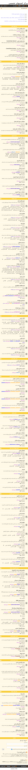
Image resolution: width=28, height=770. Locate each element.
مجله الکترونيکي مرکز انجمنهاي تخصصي (17, 55)
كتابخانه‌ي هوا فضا (21, 300)
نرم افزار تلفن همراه (21, 64)
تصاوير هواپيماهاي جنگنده (14, 268)
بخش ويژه (23, 694)
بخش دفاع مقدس (14, 359)
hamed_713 (18, 258)
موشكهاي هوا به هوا (15, 248)
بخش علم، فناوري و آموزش (14, 494)
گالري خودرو (22, 396)
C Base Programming (14, 153)
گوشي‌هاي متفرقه (4, 89)
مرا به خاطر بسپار (15, 749)
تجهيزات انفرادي (10, 322)
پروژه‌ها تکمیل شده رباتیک (16, 623)
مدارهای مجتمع (4, 575)
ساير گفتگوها (22, 701)
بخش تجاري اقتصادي (14, 660)
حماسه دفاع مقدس (21, 361)
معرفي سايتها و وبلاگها (20, 730)
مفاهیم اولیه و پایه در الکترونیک (18, 570)
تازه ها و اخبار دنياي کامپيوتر (19, 177)
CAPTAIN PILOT (17, 295)
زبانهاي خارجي (22, 477)
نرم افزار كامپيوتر (21, 138)
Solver (19, 680)
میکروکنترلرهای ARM (20, 600)
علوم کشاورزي (22, 540)
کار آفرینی (23, 685)
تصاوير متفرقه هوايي (10, 273)
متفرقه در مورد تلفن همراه (19, 121)
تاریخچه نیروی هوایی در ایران (6, 210)
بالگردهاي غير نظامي (7, 237)
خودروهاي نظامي (13, 323)
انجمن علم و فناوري (21, 496)
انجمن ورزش (22, 718)
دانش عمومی (7, 508)
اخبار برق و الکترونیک (7, 632)
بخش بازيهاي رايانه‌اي (14, 636)
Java (13, 303)
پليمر (22, 536)
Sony (18, 88)
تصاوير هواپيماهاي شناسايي (6, 270)
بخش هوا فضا (14, 198)
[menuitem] (23, 6)
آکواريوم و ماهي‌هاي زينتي (19, 724)
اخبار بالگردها (12, 239)
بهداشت (23, 424)
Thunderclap (17, 648)
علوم (24, 530)
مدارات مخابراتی (6, 587)
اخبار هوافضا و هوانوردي (20, 285)
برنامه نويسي (22, 148)
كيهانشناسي (9, 280)
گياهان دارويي (7, 545)
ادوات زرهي (17, 322)
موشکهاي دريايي (20, 249)
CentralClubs (13, 768)
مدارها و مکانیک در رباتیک (5, 623)
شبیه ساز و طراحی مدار (15, 585)
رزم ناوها (4, 331)
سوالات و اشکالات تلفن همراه (19, 129)
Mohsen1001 (7, 382)
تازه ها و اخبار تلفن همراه (20, 108)
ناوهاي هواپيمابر (16, 331)
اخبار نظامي (22, 338)
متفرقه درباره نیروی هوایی (14, 206)
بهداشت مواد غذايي (8, 428)
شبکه (13, 173)
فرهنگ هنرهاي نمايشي (16, 456)
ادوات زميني (22, 318)
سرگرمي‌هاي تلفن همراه (20, 93)
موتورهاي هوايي (7, 259)
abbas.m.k (13, 152)
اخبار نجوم (16, 282)
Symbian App (16, 67)
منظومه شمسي (16, 280)
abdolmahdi (18, 246)
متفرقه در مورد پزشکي (20, 433)
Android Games (7, 77)
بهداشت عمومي (16, 428)
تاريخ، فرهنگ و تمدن (20, 461)
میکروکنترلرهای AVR (20, 590)
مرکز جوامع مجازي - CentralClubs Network (16, 41)
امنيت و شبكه (22, 168)
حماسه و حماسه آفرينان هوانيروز (13, 219)
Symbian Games (15, 77)
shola (11, 303)
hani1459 (18, 552)
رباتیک (23, 618)
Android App (8, 67)
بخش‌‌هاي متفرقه (14, 691)
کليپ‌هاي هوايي (5, 268)
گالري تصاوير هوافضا (21, 264)
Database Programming (12, 157)
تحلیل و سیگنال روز (16, 681)
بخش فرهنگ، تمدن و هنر (14, 448)
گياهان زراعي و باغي (15, 545)
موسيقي (8, 456)
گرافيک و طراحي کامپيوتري (14, 143)
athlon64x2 (18, 152)
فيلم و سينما (10, 454)
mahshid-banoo (12, 444)
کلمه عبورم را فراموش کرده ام (22, 749)
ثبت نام (21, 740)
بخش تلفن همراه (14, 61)
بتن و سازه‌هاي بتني (16, 554)
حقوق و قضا (22, 522)
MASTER (18, 96)
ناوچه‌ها (21, 332)
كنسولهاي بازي (22, 646)
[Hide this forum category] (0, 26)
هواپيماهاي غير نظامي (6, 229)
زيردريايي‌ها (16, 332)
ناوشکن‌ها (9, 331)
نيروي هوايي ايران (21, 201)
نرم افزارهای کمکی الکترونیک (14, 575)
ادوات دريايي (22, 327)
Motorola (16, 89)
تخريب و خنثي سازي (20, 368)
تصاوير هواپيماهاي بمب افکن (18, 269)
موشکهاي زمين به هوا (11, 249)
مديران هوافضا (13, 205)
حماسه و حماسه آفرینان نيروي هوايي (14, 207)
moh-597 (18, 266)
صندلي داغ (18, 708)
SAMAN (13, 246)
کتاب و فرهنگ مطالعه (15, 508)
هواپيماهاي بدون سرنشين (18, 230)
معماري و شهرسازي (21, 557)
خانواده (17, 519)
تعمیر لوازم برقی (16, 632)
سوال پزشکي (12, 420)
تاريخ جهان (11, 466)
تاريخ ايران (17, 466)
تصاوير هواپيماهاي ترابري (7, 269)
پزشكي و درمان (22, 415)
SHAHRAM (18, 172)
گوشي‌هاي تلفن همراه (20, 84)
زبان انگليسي (16, 482)
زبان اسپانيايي (10, 482)
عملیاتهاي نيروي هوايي (5, 208)
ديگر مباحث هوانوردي (20, 254)
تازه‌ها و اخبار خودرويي (20, 389)
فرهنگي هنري (22, 450)
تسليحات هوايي (21, 242)
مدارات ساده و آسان (7, 577)
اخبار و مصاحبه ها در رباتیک (14, 622)
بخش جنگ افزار (14, 316)
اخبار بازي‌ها (22, 653)
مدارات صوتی (7, 585)
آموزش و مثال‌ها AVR (15, 595)
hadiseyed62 (19, 762)
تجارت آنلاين (22, 670)
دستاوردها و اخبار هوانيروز (12, 220)
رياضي (9, 535)
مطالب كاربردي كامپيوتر (20, 184)
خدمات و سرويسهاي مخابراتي (19, 100)
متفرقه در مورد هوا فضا (20, 308)
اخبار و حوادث (22, 711)
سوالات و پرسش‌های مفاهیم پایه (17, 577)
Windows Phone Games (13, 79)
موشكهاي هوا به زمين (6, 248)
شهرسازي (6, 563)
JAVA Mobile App (6, 69)
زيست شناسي (13, 546)
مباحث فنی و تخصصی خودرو (19, 379)
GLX (7, 88)
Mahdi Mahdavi (17, 142)
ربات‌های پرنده (20, 624)
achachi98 (18, 490)
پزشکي (17, 420)
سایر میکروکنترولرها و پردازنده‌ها (18, 608)
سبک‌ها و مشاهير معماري (14, 563)
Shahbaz (11, 341)
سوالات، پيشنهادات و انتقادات (19, 35)
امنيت (17, 173)
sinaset (15, 574)
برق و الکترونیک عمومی (20, 628)
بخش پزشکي (14, 413)
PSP (19, 650)
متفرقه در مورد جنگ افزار (20, 352)
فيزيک (17, 535)
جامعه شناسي (22, 513)
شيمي (13, 535)
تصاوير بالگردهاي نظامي (19, 272)
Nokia (11, 89)
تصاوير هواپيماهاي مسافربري (18, 270)
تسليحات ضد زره (5, 323)
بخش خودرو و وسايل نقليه (14, 376)
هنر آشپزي (22, 486)
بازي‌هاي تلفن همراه (21, 72)
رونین (19, 419)
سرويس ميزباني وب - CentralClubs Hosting (15, 48)
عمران (23, 550)
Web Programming (13, 154)
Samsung (12, 88)
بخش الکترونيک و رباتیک (14, 568)
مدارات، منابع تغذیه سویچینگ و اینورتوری (18, 587)
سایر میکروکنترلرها (15, 613)
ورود (25, 740)
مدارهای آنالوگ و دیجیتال (20, 580)
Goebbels (18, 726)
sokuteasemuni (11, 295)
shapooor (18, 372)
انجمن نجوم (22, 277)
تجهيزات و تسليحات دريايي (7, 332)
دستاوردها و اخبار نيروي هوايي (18, 210)
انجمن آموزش (22, 503)
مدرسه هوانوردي (21, 293)
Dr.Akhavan (16, 419)
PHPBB (16, 768)
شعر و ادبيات (16, 454)
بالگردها (23, 234)
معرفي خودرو (17, 385)
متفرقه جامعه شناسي (10, 519)
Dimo (3, 88)
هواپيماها (23, 223)
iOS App (13, 69)
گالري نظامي (22, 346)
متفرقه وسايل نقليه (21, 404)
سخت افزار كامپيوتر (21, 161)
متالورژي (4, 535)
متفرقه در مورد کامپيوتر (20, 192)
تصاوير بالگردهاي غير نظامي (8, 272)
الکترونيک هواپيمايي (15, 259)
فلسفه (23, 469)
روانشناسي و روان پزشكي (20, 440)
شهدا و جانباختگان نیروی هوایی (16, 208)
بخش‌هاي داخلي (14, 26)
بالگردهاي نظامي (16, 237)
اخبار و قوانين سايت (21, 28)
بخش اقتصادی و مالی (20, 662)
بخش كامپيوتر (14, 135)
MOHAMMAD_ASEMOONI (15, 382)
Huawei (21, 89)
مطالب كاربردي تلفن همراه (19, 114)
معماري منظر (15, 564)
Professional (17, 76)
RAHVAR (3, 382)
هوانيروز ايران (22, 213)
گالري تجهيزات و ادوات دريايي (12, 333)
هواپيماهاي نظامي (16, 229)
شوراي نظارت (19, 31)
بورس (23, 677)
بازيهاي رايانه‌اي (22, 638)
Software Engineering (13, 156)
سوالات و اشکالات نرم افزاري (15, 144)
